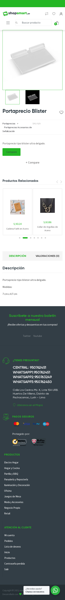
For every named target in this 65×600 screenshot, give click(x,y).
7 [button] (45, 237)
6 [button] (41, 237)
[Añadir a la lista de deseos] (61, 111)
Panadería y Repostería (16, 479)
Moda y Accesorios (13, 502)
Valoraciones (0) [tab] (47, 256)
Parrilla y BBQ (11, 473)
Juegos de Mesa (12, 496)
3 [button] (28, 237)
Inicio (7, 552)
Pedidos (8, 540)
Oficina (8, 490)
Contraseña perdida (14, 563)
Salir (6, 569)
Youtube (37, 336)
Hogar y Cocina (12, 468)
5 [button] (38, 237)
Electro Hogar (11, 462)
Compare (11, 152)
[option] (32, 60)
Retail (7, 513)
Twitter (27, 336)
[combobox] (33, 22)
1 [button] (19, 237)
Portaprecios (8, 123)
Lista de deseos (12, 546)
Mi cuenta (9, 535)
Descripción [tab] (17, 256)
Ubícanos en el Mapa (30, 405)
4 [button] (34, 237)
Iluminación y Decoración (17, 485)
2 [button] (23, 237)
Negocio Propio (12, 507)
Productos (9, 558)
